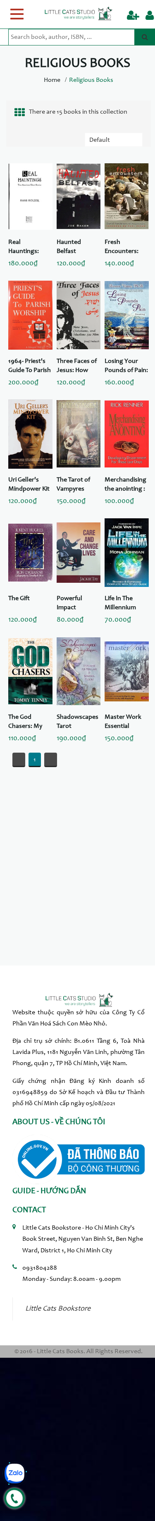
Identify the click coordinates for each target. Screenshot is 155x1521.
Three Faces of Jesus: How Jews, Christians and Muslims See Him (77, 366)
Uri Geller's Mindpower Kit (29, 484)
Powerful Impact (69, 603)
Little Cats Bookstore (58, 1309)
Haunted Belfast (69, 247)
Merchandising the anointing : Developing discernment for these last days (125, 485)
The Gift (19, 598)
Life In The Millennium (120, 603)
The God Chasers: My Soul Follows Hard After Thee (26, 722)
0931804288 (39, 1268)
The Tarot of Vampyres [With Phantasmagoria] (78, 485)
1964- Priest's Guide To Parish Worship (29, 366)
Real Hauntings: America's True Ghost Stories (28, 247)
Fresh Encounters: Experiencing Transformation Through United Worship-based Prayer (126, 247)
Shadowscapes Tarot (77, 722)
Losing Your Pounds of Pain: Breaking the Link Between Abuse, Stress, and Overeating (126, 366)
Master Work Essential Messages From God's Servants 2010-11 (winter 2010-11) (126, 722)
